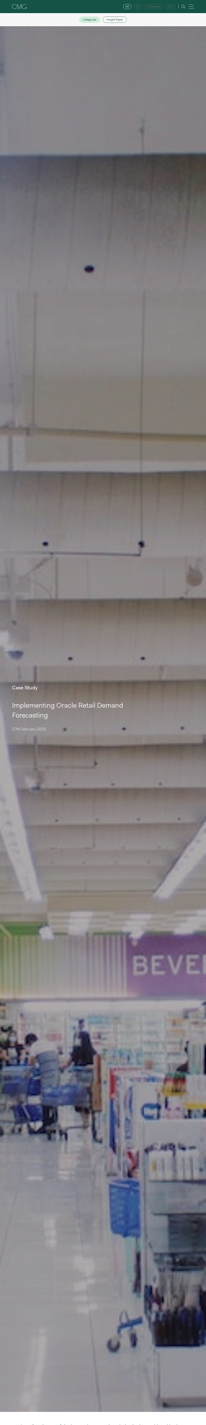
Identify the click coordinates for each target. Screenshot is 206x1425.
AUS (170, 6)
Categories (89, 19)
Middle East (154, 6)
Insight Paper (115, 19)
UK (127, 6)
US (138, 6)
